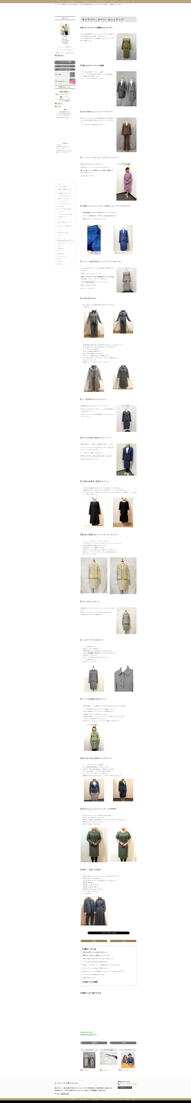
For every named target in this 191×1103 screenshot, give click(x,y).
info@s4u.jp (66, 97)
